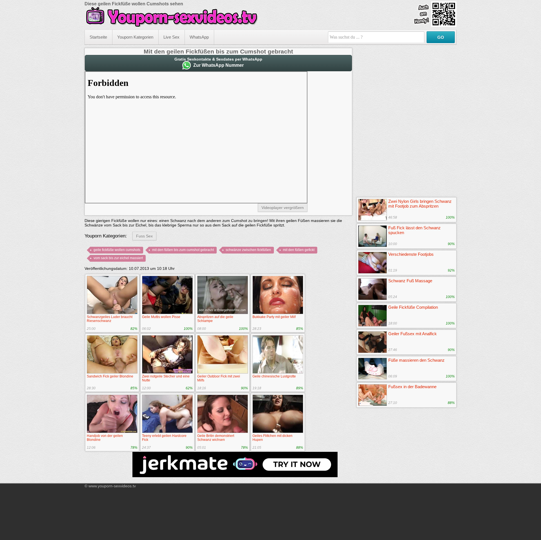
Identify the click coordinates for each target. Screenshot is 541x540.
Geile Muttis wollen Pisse (161, 317)
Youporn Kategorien (135, 37)
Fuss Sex (144, 236)
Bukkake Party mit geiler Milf (274, 317)
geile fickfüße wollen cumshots (117, 250)
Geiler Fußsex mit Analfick (412, 333)
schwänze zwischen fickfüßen (248, 250)
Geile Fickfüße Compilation (413, 307)
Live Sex (171, 37)
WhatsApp (199, 37)
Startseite (98, 37)
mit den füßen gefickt (298, 250)
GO (440, 37)
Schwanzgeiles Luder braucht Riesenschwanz (109, 319)
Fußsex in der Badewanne (412, 386)
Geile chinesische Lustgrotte (274, 376)
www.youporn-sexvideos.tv (112, 486)
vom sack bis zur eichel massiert (118, 258)
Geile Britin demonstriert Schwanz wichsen (215, 438)
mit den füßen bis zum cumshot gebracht (183, 250)
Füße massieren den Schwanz (416, 360)
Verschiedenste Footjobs (411, 254)
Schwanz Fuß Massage (410, 280)
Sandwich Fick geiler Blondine (110, 376)
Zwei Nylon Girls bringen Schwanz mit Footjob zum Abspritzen (420, 203)
